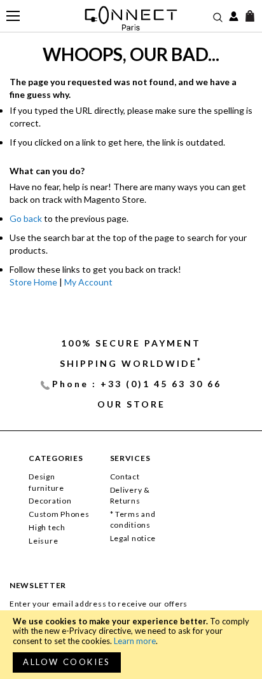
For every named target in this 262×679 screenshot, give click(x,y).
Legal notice (133, 538)
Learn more (135, 641)
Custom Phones (59, 514)
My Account (88, 282)
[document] (131, 645)
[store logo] (131, 18)
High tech (47, 527)
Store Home (33, 282)
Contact (125, 476)
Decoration (50, 500)
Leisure (43, 540)
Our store (131, 404)
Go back (26, 218)
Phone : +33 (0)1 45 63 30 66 (136, 383)
